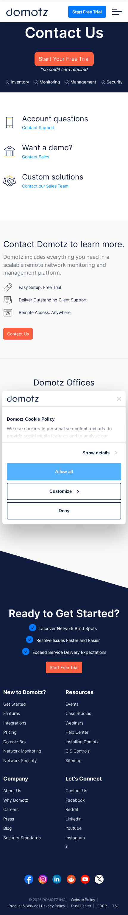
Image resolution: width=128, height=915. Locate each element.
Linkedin (73, 819)
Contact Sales (35, 157)
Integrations (14, 723)
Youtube (73, 828)
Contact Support (38, 127)
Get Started (14, 704)
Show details (96, 452)
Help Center (76, 732)
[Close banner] (119, 399)
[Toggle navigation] (117, 12)
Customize (60, 491)
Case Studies (78, 713)
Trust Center (81, 905)
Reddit (71, 809)
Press (8, 819)
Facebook (75, 800)
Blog (7, 828)
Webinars (74, 723)
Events (72, 704)
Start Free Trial (87, 12)
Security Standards (22, 837)
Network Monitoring (22, 751)
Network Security (20, 760)
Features (11, 713)
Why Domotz (15, 800)
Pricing (9, 732)
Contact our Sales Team (45, 186)
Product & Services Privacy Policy (37, 905)
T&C (115, 905)
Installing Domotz (82, 741)
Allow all (64, 471)
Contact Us (18, 334)
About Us (12, 790)
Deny (64, 510)
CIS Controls (77, 751)
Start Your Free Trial (64, 59)
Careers (10, 809)
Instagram (75, 837)
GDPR (102, 905)
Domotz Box (14, 741)
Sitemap (73, 760)
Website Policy (83, 899)
